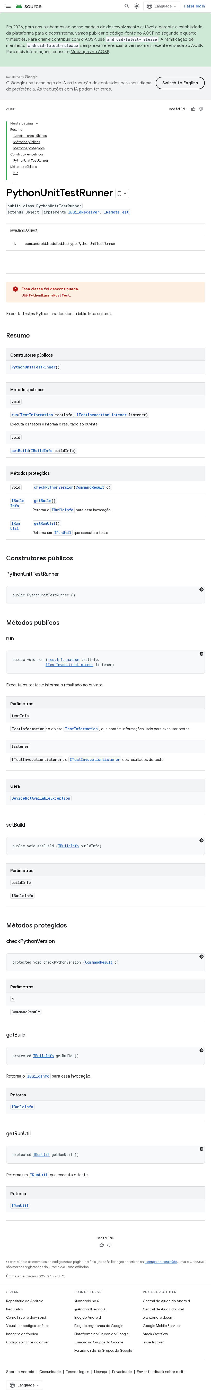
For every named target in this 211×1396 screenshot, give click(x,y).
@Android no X (86, 1301)
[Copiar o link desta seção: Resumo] (35, 336)
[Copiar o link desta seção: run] (19, 639)
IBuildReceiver (83, 212)
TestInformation (36, 414)
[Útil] (193, 109)
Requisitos (14, 1309)
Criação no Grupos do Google (98, 1342)
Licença (100, 1372)
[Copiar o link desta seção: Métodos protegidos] (72, 926)
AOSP (10, 109)
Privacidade (122, 1372)
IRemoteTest (116, 212)
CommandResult (90, 487)
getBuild (42, 500)
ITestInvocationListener (101, 414)
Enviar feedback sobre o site (161, 1372)
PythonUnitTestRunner (34, 367)
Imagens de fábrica (22, 1334)
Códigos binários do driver (27, 1342)
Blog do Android (87, 1317)
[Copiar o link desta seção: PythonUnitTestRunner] (64, 574)
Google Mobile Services (162, 1325)
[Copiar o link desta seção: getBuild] (30, 1035)
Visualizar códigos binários (27, 1325)
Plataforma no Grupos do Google (101, 1334)
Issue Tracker (153, 1342)
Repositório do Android (24, 1301)
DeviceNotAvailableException (41, 798)
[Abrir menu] (8, 6)
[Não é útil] (201, 109)
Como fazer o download (26, 1317)
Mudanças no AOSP (90, 51)
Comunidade (50, 1372)
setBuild (20, 450)
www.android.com (158, 1317)
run (15, 414)
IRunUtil (15, 526)
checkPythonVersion (54, 487)
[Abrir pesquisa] (127, 6)
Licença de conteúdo (161, 1262)
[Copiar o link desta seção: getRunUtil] (36, 1134)
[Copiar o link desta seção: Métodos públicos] (64, 623)
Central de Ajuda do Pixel (163, 1309)
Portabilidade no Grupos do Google (103, 1350)
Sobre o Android (20, 1372)
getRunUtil (45, 523)
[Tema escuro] (201, 589)
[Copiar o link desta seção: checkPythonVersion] (60, 942)
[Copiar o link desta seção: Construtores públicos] (78, 559)
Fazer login (194, 6)
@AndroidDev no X (90, 1309)
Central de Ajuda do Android (166, 1301)
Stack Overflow (155, 1334)
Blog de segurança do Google (98, 1325)
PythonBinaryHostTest (49, 295)
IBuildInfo (41, 450)
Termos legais (77, 1372)
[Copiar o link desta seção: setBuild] (30, 825)
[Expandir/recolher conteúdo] (37, 123)
